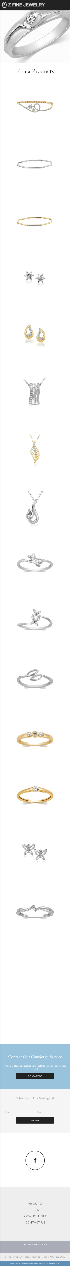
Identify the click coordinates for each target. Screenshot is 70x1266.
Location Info (35, 1216)
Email (39, 1112)
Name (8, 1112)
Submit (35, 1120)
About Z (35, 1203)
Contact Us (35, 1076)
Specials (35, 1210)
